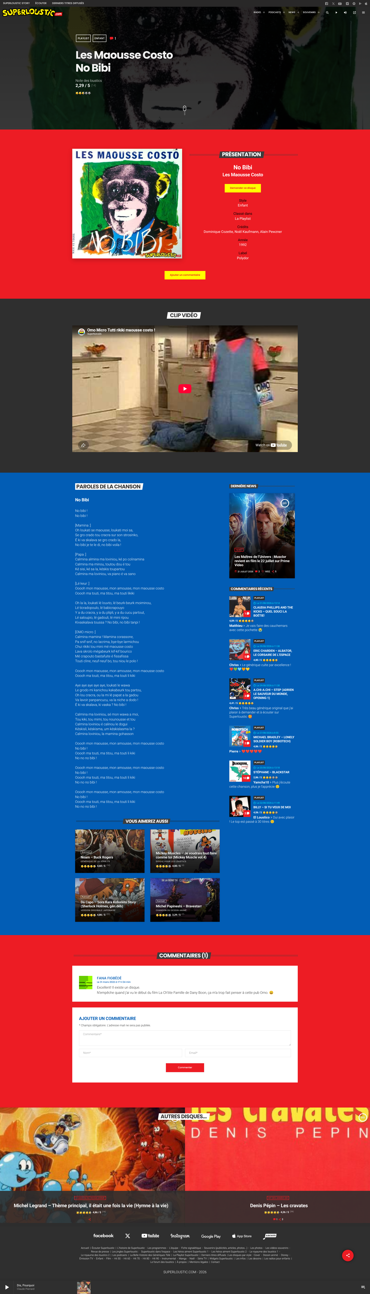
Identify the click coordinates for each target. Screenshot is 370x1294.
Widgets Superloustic (221, 1258)
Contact (215, 1262)
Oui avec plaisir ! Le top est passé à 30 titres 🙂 (261, 820)
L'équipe (173, 1248)
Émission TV (86, 1258)
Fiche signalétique (191, 1248)
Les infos (241, 1258)
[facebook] (327, 4)
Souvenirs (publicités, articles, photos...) (225, 1248)
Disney (284, 1255)
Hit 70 (136, 1258)
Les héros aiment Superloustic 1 (190, 1251)
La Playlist (243, 219)
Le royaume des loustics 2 (95, 1255)
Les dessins (255, 1258)
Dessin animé (270, 1255)
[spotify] (354, 4)
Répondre (283, 976)
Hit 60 (127, 1258)
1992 (243, 245)
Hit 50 (117, 1258)
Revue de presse (100, 1251)
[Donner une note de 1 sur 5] (77, 93)
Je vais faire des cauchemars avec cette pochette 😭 (258, 628)
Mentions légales (199, 1262)
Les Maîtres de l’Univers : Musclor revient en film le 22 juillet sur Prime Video (262, 561)
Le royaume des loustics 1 (264, 1251)
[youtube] (340, 5)
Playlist (83, 38)
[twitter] (333, 4)
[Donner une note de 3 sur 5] (83, 93)
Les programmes (157, 1248)
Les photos (256, 1248)
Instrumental (169, 1258)
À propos (182, 1262)
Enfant (99, 38)
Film (108, 1258)
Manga (183, 1258)
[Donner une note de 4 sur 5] (86, 93)
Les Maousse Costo (243, 174)
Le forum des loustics (162, 1262)
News (239, 549)
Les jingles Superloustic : (125, 1251)
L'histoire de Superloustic (131, 1248)
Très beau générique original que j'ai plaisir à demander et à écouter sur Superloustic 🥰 (261, 712)
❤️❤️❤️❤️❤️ (245, 751)
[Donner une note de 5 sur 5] (89, 93)
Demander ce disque (243, 188)
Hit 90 (155, 1258)
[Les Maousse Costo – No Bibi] (127, 257)
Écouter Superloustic (103, 1248)
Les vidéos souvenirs (277, 1248)
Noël (192, 1258)
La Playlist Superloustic (185, 1255)
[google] (360, 4)
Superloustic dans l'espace (155, 1251)
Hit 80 (146, 1258)
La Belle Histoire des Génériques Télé (150, 1255)
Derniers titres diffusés (213, 1255)
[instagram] (347, 4)
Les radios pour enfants (277, 1258)
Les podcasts (119, 1255)
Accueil (85, 1248)
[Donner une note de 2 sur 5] (80, 93)
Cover (257, 1255)
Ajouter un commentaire (185, 275)
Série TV (202, 1258)
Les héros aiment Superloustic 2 (228, 1251)
